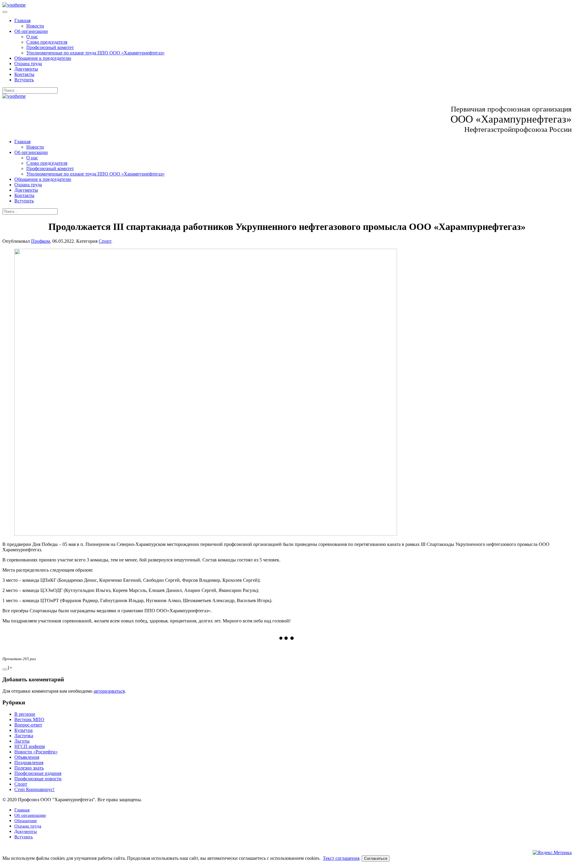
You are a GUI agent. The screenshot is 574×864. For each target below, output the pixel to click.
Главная (22, 20)
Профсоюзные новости (38, 778)
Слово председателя (46, 42)
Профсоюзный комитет (50, 47)
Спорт (105, 241)
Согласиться (375, 858)
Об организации (31, 31)
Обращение (25, 820)
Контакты (24, 74)
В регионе (24, 714)
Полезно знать (29, 767)
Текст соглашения (341, 858)
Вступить (24, 79)
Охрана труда (28, 63)
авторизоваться (109, 691)
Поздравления (28, 762)
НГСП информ (29, 746)
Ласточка (23, 735)
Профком (40, 241)
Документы (26, 68)
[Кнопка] (4, 669)
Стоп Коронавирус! (34, 789)
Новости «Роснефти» (36, 751)
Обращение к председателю (42, 58)
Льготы (22, 741)
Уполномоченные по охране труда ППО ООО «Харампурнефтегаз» (95, 52)
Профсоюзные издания (37, 773)
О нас (32, 36)
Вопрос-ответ (28, 724)
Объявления (26, 757)
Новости (35, 25)
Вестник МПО (29, 719)
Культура (23, 730)
